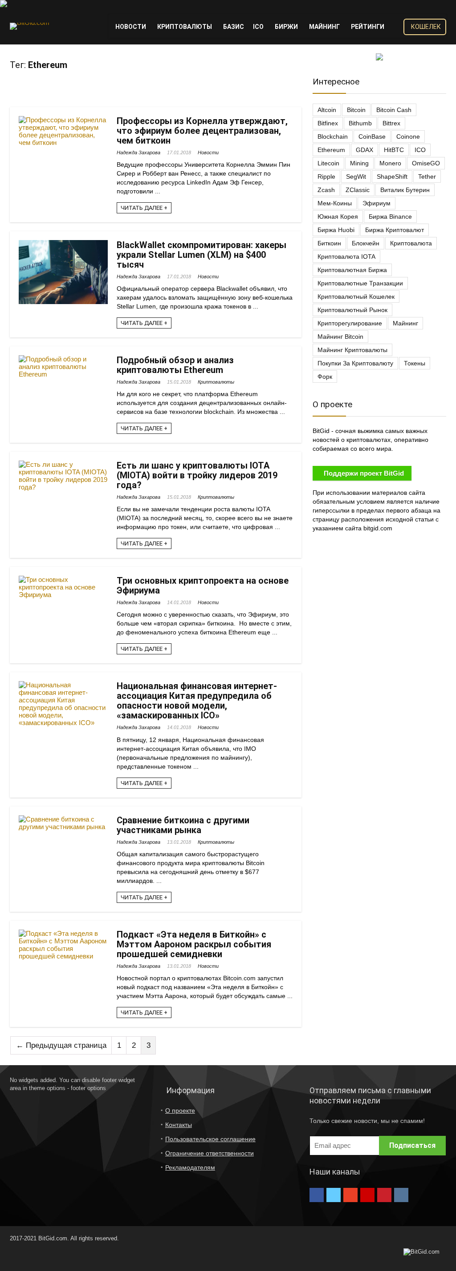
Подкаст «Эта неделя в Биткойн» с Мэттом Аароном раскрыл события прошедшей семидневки (194, 944)
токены (414, 363)
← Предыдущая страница (61, 1045)
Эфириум (376, 203)
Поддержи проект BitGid (364, 473)
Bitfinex (328, 123)
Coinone (408, 136)
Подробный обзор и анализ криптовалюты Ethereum (175, 365)
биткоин (329, 243)
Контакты (178, 1124)
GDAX (364, 149)
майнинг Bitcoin (340, 336)
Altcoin (327, 109)
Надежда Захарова (138, 152)
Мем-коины (335, 203)
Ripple (326, 176)
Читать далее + (144, 207)
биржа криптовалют (394, 229)
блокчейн (365, 243)
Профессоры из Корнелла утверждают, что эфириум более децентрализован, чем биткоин (202, 131)
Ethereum (331, 149)
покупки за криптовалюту (355, 363)
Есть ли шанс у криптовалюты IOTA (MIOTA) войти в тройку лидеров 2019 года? (197, 475)
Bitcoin (356, 109)
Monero (390, 163)
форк (325, 376)
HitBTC (394, 149)
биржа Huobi (336, 229)
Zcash (326, 189)
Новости (130, 26)
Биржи (286, 26)
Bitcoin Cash (393, 109)
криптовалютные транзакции (360, 283)
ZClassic (358, 189)
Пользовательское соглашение (210, 1139)
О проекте (180, 1110)
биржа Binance (390, 216)
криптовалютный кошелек (356, 296)
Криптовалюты (184, 26)
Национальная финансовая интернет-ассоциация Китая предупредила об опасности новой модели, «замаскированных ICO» (197, 701)
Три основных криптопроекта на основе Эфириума (203, 585)
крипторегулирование (350, 323)
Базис (233, 26)
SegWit (356, 176)
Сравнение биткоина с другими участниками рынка (183, 825)
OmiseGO (426, 163)
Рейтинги (367, 26)
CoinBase (372, 136)
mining (359, 163)
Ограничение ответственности (209, 1153)
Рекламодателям (190, 1167)
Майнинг (324, 26)
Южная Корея (338, 216)
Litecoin (328, 163)
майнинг (405, 323)
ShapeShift (392, 176)
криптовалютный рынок (352, 309)
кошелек (426, 26)
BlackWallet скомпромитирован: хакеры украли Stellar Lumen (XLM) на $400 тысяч (201, 255)
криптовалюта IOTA (346, 256)
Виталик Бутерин (405, 189)
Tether (427, 176)
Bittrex (391, 123)
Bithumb (360, 123)
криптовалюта (411, 243)
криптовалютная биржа (352, 269)
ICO (258, 26)
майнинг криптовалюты (352, 349)
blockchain (333, 136)
